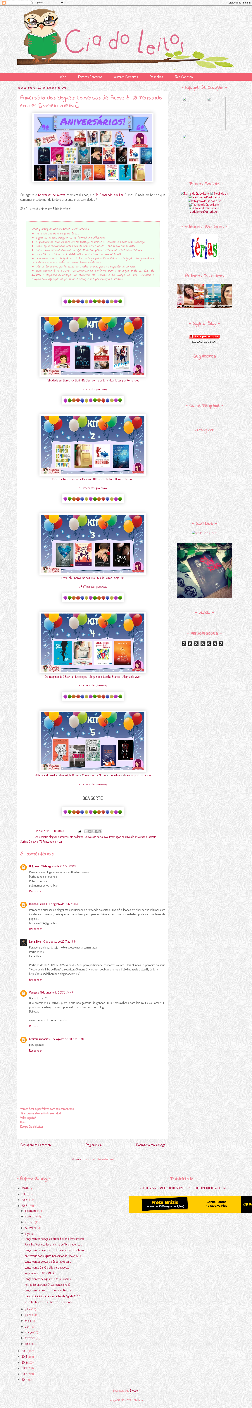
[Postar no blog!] (90, 831)
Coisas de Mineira (80, 479)
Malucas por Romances (137, 775)
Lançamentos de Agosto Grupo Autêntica (48, 1290)
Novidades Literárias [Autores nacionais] (47, 1284)
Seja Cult (119, 578)
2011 (24, 1379)
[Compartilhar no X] (93, 831)
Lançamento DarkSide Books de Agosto (47, 1267)
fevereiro (30, 1338)
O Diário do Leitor (103, 479)
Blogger (134, 1390)
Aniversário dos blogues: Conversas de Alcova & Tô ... (54, 1256)
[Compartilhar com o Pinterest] (100, 831)
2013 (24, 1368)
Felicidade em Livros (58, 380)
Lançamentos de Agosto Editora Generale (48, 1279)
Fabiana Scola (37, 904)
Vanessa (34, 992)
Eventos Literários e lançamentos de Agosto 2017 (52, 1296)
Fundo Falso (115, 775)
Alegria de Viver (131, 676)
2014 (24, 1362)
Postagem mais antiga (150, 1144)
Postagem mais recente (36, 1144)
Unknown (34, 866)
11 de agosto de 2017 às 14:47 (56, 992)
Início (62, 76)
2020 (25, 1188)
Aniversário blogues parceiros (51, 837)
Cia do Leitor (104, 578)
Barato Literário (124, 479)
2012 (24, 1374)
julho (28, 1309)
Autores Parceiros (126, 76)
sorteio (152, 837)
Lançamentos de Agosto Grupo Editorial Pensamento (54, 1239)
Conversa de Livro (84, 578)
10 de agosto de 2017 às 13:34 (59, 941)
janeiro (29, 1343)
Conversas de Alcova (51, 195)
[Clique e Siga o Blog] (204, 337)
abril (28, 1326)
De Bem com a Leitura (95, 380)
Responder (35, 891)
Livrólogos (81, 676)
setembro (31, 1228)
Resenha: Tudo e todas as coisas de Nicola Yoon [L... (53, 1244)
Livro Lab (66, 578)
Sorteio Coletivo (29, 841)
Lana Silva (35, 941)
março (29, 1332)
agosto (29, 1234)
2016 (25, 1351)
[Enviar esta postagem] (79, 831)
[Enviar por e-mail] (86, 831)
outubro (30, 1222)
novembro (31, 1216)
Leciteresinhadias (39, 1039)
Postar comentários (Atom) (98, 1159)
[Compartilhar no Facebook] (97, 831)
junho (28, 1315)
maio (28, 1320)
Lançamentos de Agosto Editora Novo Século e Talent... (55, 1250)
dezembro (31, 1210)
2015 (24, 1356)
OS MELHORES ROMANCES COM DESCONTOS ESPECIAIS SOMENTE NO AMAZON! (182, 1188)
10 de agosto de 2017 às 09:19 (58, 866)
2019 (25, 1194)
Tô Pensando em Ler (109, 195)
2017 (24, 1205)
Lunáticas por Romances (124, 380)
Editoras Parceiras (90, 76)
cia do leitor (76, 837)
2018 (25, 1200)
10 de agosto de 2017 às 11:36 (62, 904)
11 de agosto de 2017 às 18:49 (67, 1039)
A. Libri (76, 380)
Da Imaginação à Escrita (59, 676)
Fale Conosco (184, 76)
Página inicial (94, 1144)
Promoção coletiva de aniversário (128, 837)
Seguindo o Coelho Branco (104, 676)
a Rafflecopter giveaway (93, 389)
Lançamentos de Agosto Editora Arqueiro (48, 1261)
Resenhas (156, 76)
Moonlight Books (70, 775)
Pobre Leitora (60, 479)
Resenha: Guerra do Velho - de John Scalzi (48, 1302)
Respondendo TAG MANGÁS (40, 1273)
